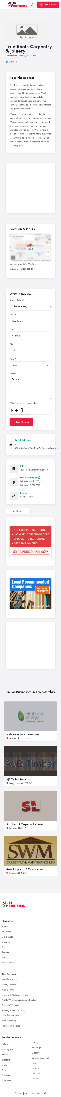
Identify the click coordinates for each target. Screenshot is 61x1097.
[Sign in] (32, 4)
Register (5, 952)
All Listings (6, 931)
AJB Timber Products (18, 779)
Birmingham (7, 1049)
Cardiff (5, 1070)
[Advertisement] (30, 189)
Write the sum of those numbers (24, 403)
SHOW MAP (30, 247)
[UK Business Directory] (30, 593)
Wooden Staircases (10, 1015)
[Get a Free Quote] (30, 541)
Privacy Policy (8, 962)
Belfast (5, 1044)
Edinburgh (36, 1047)
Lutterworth (14, 738)
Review (13, 373)
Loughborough (16, 783)
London (35, 1078)
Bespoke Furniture (10, 979)
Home (5, 926)
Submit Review (21, 422)
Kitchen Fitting (8, 989)
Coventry (6, 1075)
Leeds (34, 1063)
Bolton (5, 1054)
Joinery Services (9, 984)
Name (12, 314)
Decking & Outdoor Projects (15, 994)
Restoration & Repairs (11, 1025)
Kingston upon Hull (40, 1057)
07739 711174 (26, 496)
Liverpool (36, 1073)
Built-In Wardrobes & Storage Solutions (19, 1000)
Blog (4, 947)
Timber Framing (9, 1020)
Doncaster (6, 1080)
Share (18, 511)
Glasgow (36, 1052)
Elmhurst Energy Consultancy (23, 734)
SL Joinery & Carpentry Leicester (24, 824)
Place (12, 359)
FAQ (4, 957)
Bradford (6, 1059)
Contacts (6, 941)
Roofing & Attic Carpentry (13, 1010)
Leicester (13, 828)
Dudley (35, 1042)
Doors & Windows (10, 1005)
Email (12, 329)
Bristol (4, 1064)
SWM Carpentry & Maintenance (24, 869)
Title (11, 344)
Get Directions (29, 477)
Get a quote (7, 936)
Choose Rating (16, 300)
